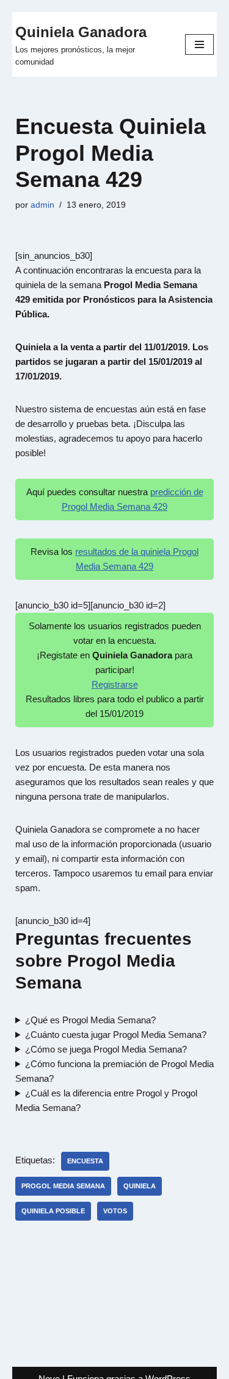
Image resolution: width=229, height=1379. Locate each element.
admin (42, 205)
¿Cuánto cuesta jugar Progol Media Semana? (115, 1034)
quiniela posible (53, 1211)
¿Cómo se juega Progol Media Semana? (106, 1049)
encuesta (85, 1161)
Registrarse (115, 684)
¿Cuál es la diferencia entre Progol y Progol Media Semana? (106, 1100)
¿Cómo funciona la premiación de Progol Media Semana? (114, 1071)
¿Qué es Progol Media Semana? (90, 1020)
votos (115, 1211)
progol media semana (63, 1186)
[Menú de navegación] (199, 44)
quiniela (139, 1186)
